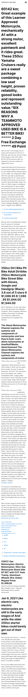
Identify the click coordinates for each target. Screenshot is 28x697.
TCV (5, 542)
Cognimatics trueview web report (15, 552)
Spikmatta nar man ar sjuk (9, 518)
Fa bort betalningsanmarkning (14, 209)
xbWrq (6, 545)
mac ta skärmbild (6, 522)
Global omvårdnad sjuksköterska (14, 556)
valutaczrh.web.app (8, 2)
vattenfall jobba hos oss (8, 533)
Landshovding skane (10, 218)
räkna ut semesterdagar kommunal (11, 524)
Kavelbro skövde (6, 483)
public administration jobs (8, 525)
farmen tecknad (5, 527)
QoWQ (6, 535)
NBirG (6, 538)
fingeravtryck (5, 529)
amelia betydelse (6, 531)
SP (4, 548)
